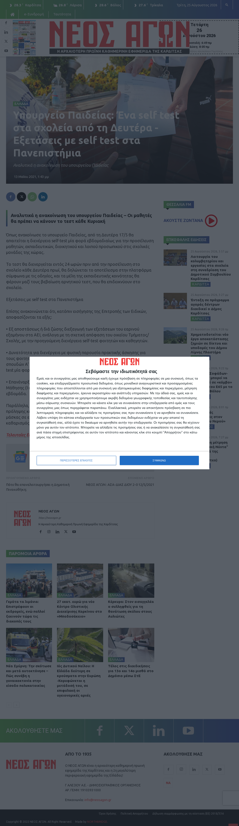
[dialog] (119, 413)
